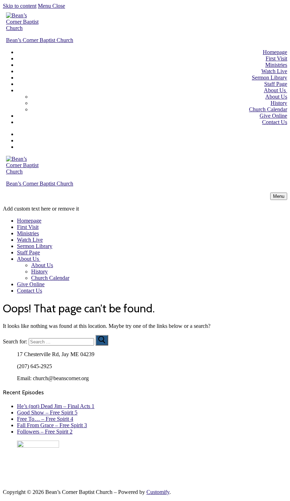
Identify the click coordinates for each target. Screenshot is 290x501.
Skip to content (19, 6)
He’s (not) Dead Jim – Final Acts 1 (55, 406)
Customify (157, 492)
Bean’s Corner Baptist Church (39, 40)
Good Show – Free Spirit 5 (47, 412)
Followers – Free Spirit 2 (44, 432)
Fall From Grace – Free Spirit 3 (52, 425)
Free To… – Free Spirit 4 (45, 419)
